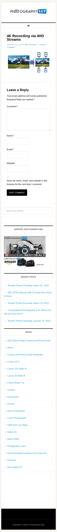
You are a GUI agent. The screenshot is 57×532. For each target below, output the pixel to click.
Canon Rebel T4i (15, 383)
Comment (12, 106)
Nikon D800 (13, 439)
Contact (11, 390)
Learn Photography (16, 418)
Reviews (11, 460)
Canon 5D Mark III (16, 376)
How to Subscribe (16, 411)
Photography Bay (28, 11)
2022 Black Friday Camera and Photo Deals (29, 340)
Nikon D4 (12, 432)
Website (11, 163)
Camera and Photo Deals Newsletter (25, 354)
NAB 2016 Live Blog (17, 425)
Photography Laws (16, 446)
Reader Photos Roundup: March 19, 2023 (28, 303)
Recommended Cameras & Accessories (26, 453)
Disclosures (13, 397)
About (10, 347)
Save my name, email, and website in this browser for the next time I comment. (27, 182)
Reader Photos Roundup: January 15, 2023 (29, 321)
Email (10, 149)
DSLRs (11, 404)
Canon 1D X (13, 362)
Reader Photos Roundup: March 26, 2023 (28, 285)
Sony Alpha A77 (15, 467)
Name (10, 136)
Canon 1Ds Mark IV (17, 369)
